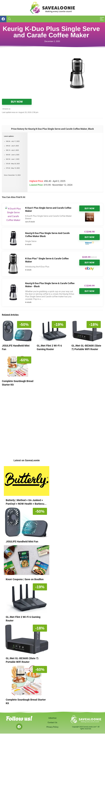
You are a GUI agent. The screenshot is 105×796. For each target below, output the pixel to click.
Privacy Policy (52, 727)
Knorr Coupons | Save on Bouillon (25, 579)
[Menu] (102, 19)
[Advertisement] (27, 72)
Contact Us (52, 722)
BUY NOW (17, 101)
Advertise (52, 718)
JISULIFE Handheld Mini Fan (22, 541)
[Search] (9, 19)
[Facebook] (19, 726)
